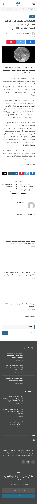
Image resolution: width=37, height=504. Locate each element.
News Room (27, 34)
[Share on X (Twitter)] (20, 42)
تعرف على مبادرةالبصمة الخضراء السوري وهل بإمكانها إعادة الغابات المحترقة (13, 399)
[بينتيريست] (11, 42)
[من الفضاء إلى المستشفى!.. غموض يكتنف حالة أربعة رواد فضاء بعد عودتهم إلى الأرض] (18, 260)
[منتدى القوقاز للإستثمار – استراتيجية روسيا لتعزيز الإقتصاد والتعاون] (29, 356)
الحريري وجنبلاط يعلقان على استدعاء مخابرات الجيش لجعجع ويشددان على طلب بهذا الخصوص (9, 189)
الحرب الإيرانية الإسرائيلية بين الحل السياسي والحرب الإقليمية (13, 411)
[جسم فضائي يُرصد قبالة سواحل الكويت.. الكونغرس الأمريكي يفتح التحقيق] (18, 229)
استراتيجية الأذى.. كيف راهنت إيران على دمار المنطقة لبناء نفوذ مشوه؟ (13, 368)
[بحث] (3, 3)
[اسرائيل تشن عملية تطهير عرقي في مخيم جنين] (29, 425)
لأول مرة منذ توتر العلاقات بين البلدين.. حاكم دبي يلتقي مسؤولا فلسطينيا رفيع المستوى (27, 189)
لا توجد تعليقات (8, 34)
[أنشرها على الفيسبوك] (30, 42)
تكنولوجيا (32, 16)
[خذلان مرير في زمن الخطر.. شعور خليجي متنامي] (29, 381)
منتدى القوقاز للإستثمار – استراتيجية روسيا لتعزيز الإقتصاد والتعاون (14, 355)
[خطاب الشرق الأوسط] (18, 3)
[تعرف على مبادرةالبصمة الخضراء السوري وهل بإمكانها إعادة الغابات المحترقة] (29, 400)
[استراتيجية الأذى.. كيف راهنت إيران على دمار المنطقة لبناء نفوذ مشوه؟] (29, 369)
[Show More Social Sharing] (4, 42)
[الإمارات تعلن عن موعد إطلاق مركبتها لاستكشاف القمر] (18, 54)
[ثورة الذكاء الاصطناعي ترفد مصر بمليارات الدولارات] (18, 291)
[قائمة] (33, 3)
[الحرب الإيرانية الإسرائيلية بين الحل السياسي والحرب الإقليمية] (29, 412)
